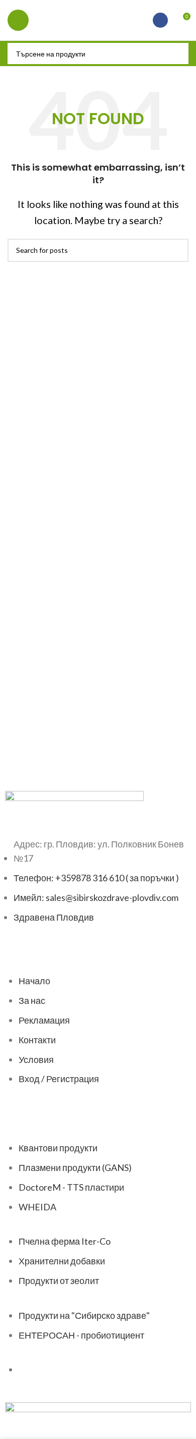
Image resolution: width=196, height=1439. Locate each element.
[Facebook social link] (160, 20)
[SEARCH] (177, 53)
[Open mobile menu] (18, 20)
